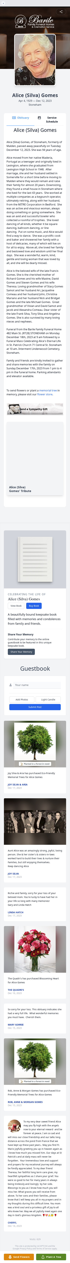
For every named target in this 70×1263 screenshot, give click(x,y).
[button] (35, 744)
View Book (16, 605)
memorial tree (48, 390)
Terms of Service (43, 1248)
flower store (44, 394)
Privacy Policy (26, 1248)
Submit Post (35, 707)
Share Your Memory (21, 651)
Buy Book (34, 605)
